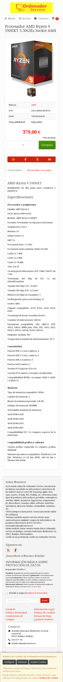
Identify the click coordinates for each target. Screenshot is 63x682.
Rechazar (22, 662)
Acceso (26, 18)
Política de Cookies (49, 678)
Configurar (9, 662)
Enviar (44, 600)
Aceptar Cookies (38, 662)
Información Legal (44, 609)
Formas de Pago (42, 616)
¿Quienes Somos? (43, 619)
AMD (33, 105)
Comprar (47, 145)
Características (15, 170)
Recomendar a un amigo (39, 170)
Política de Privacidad (34, 586)
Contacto (42, 18)
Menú (11, 18)
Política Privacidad (16, 612)
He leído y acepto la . (28, 593)
